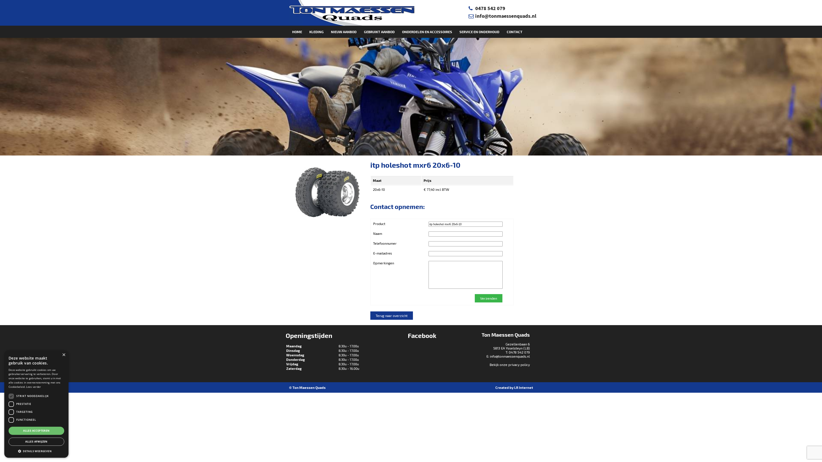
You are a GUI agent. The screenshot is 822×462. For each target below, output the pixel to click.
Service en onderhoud (479, 32)
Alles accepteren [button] (36, 430)
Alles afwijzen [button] (36, 441)
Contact (515, 32)
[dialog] (36, 404)
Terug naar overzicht (392, 316)
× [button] (63, 355)
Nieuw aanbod (344, 32)
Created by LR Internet (514, 387)
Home (297, 32)
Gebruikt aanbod (379, 32)
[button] (36, 451)
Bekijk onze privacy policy (510, 365)
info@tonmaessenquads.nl (505, 16)
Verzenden (488, 298)
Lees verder (33, 387)
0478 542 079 (490, 8)
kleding (316, 32)
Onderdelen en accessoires (427, 32)
